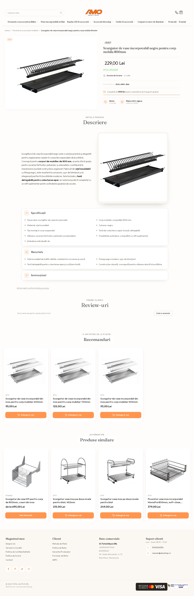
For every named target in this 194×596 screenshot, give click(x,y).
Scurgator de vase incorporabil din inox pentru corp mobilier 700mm (72, 400)
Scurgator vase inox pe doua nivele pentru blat (119, 500)
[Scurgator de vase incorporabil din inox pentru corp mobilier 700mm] (73, 370)
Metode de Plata (59, 543)
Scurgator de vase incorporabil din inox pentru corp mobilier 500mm (119, 400)
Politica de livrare (13, 556)
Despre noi (10, 543)
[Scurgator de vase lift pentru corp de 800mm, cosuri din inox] (25, 470)
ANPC (54, 560)
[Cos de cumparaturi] (180, 12)
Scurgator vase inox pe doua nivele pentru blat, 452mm (72, 500)
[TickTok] (22, 569)
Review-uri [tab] (95, 305)
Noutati (182, 22)
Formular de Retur (60, 556)
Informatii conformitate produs (33, 288)
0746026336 (157, 547)
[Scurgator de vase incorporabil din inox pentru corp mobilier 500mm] (120, 370)
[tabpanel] (51, 72)
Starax (9, 496)
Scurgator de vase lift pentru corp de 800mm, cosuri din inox (24, 500)
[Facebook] (8, 569)
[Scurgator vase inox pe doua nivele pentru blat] (120, 470)
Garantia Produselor (61, 552)
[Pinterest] (15, 569)
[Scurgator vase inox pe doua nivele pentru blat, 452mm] (73, 470)
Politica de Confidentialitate (18, 552)
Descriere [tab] (95, 122)
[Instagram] (29, 569)
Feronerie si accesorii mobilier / (26, 30)
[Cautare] (60, 12)
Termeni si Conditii (14, 548)
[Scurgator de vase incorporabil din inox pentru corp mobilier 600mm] (25, 370)
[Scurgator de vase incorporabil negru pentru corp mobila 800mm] (51, 72)
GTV (7, 395)
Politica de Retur (59, 548)
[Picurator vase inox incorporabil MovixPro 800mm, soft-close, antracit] (168, 470)
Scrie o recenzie (163, 313)
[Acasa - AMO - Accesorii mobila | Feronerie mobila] (94, 13)
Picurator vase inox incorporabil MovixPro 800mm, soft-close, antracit (165, 500)
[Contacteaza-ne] (174, 12)
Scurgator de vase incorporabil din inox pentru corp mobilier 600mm (24, 400)
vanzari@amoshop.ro (161, 553)
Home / (8, 30)
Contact (9, 560)
